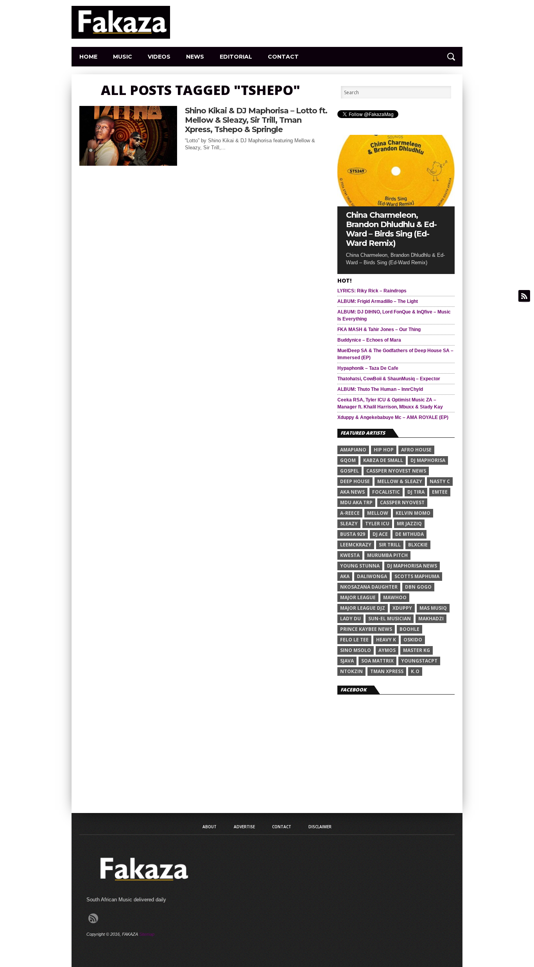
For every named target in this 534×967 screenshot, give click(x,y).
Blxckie (418, 544)
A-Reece (350, 513)
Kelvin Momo (413, 513)
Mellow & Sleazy (399, 481)
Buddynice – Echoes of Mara (369, 340)
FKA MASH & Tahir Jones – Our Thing (379, 329)
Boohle (409, 629)
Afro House (416, 449)
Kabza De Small (383, 460)
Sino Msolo (355, 650)
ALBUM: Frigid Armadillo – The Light (377, 301)
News (195, 56)
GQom (348, 460)
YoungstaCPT (419, 660)
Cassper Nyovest (402, 502)
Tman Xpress (386, 671)
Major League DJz (362, 608)
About (209, 827)
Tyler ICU (377, 523)
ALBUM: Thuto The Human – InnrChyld (380, 389)
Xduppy (402, 608)
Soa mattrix (377, 660)
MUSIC (122, 56)
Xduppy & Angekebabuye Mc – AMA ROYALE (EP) (392, 417)
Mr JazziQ (409, 523)
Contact (283, 56)
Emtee (440, 492)
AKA (344, 576)
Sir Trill (390, 544)
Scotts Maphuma (416, 576)
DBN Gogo (418, 587)
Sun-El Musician (389, 618)
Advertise (244, 827)
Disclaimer (320, 827)
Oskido (412, 639)
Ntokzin (351, 671)
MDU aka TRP (356, 502)
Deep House (355, 481)
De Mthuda (409, 534)
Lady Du (350, 618)
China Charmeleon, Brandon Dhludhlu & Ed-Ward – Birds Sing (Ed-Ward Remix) (391, 229)
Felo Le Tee (354, 639)
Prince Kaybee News (366, 629)
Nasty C (440, 481)
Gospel (349, 470)
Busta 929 (352, 534)
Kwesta (350, 555)
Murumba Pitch (387, 555)
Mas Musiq (433, 608)
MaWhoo (395, 597)
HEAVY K (386, 639)
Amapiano (353, 449)
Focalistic (386, 492)
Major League (358, 597)
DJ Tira (416, 492)
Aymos (387, 650)
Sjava (347, 660)
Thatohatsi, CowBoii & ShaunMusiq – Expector (388, 378)
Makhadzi (431, 618)
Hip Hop (384, 449)
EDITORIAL (236, 56)
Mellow (377, 513)
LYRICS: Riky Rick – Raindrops (372, 291)
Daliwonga (372, 576)
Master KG (416, 650)
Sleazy (349, 523)
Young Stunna (360, 565)
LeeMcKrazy (355, 544)
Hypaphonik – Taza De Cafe (367, 368)
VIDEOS (159, 56)
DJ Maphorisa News (412, 565)
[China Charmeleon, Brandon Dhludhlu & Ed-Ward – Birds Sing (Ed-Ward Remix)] (396, 204)
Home (88, 56)
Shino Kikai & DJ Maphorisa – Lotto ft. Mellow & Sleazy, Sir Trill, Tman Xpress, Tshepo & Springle (256, 120)
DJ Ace (380, 534)
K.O (415, 671)
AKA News (352, 492)
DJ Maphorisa (427, 460)
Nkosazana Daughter (369, 587)
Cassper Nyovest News (396, 470)
